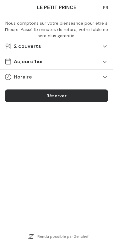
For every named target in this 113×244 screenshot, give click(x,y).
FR (105, 7)
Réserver (56, 96)
